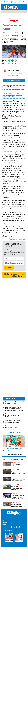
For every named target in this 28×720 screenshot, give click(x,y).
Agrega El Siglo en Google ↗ (14, 80)
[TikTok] (2, 1)
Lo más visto (10, 399)
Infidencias (20, 15)
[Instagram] (5, 3)
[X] (7, 1)
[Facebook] (2, 3)
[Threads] (5, 1)
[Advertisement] (14, 337)
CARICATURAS (14, 432)
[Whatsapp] (9, 60)
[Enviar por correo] (16, 60)
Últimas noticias (13, 15)
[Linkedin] (12, 60)
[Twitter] (3, 60)
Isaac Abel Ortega (6, 65)
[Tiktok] (9, 527)
